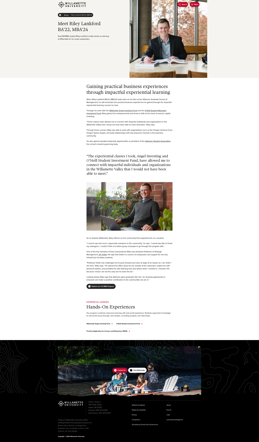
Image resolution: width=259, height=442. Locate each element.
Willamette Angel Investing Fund (123, 110)
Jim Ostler (102, 254)
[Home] (60, 15)
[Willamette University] (72, 4)
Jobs (168, 415)
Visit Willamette (139, 370)
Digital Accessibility (139, 410)
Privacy (134, 415)
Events (169, 410)
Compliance (136, 419)
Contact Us (122, 370)
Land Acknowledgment (175, 419)
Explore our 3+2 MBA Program (103, 286)
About (169, 405)
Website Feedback (138, 405)
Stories (66, 15)
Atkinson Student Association (157, 141)
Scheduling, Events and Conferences (145, 424)
